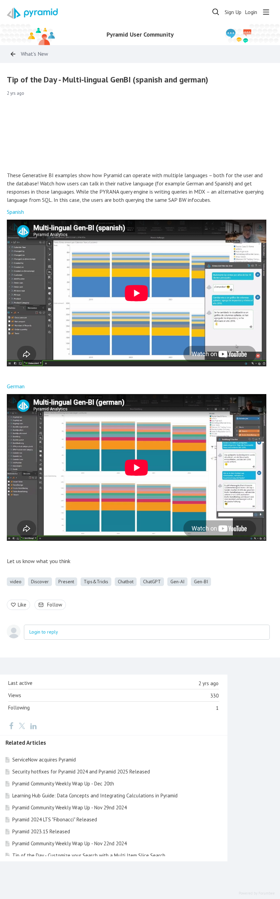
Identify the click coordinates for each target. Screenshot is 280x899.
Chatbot (126, 581)
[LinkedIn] (33, 726)
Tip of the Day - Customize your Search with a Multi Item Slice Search (88, 855)
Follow (54, 604)
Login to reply (43, 632)
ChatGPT (152, 581)
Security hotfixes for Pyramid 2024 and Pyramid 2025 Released (81, 771)
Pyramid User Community (140, 34)
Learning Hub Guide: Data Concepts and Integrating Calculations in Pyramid (95, 795)
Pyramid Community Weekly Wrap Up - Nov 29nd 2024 (69, 807)
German (16, 386)
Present (66, 581)
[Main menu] (266, 12)
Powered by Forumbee (257, 893)
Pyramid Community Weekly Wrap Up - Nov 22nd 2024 (69, 843)
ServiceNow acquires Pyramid (44, 759)
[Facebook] (11, 726)
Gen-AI (177, 581)
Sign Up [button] (233, 12)
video (16, 581)
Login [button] (251, 12)
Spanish (15, 211)
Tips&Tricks (96, 581)
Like (22, 604)
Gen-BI (201, 581)
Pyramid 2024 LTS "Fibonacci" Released (54, 819)
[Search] (216, 12)
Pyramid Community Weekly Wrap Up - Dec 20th (63, 783)
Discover (40, 581)
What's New (34, 54)
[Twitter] (22, 726)
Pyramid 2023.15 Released (41, 831)
